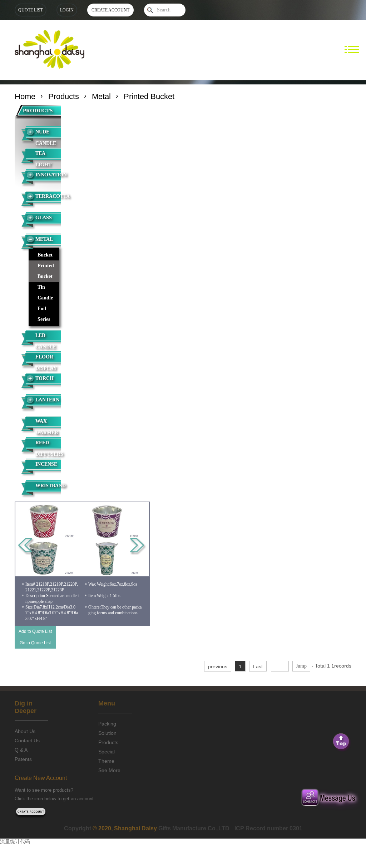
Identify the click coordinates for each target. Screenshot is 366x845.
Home (25, 96)
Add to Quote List (35, 631)
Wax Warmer (46, 426)
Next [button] (138, 546)
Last (258, 666)
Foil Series (44, 314)
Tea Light (43, 158)
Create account (110, 10)
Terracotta (48, 196)
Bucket (45, 255)
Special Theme (106, 756)
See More (109, 770)
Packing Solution (107, 728)
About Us (25, 731)
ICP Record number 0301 (268, 828)
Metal (101, 96)
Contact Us (27, 740)
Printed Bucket (46, 271)
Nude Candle (45, 136)
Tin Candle (45, 292)
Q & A (21, 750)
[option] (82, 539)
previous (217, 666)
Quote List (30, 10)
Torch (44, 378)
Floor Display (46, 361)
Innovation (48, 174)
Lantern (47, 399)
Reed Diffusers (48, 447)
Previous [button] (26, 546)
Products (63, 96)
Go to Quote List (35, 642)
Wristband (48, 485)
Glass (43, 217)
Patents (23, 759)
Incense (46, 464)
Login (67, 10)
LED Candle (45, 340)
